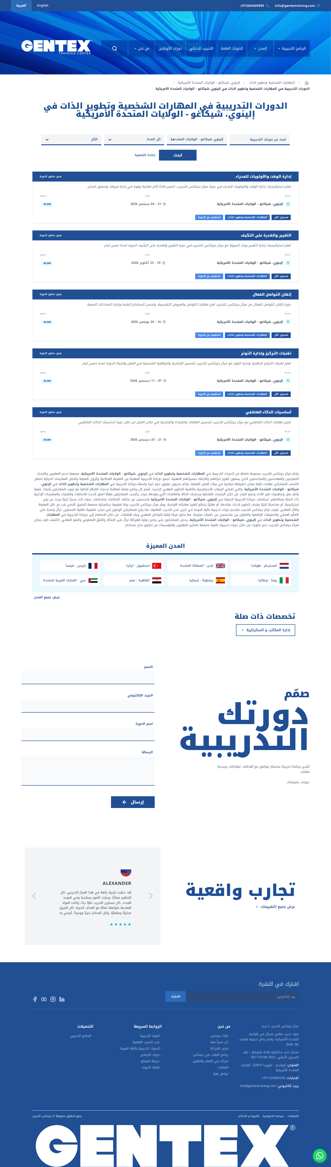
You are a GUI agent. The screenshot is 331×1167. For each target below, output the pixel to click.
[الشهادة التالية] (34, 896)
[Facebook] (35, 999)
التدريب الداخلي (201, 48)
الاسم (148, 667)
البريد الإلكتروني (140, 695)
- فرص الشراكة (220, 1048)
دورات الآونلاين (170, 48)
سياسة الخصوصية (273, 1116)
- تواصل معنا (221, 1074)
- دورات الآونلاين (151, 1055)
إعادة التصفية (145, 155)
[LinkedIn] (62, 999)
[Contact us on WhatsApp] (319, 1155)
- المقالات (224, 1067)
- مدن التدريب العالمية (147, 1042)
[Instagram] (53, 999)
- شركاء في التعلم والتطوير (211, 1061)
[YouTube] (44, 999)
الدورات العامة (232, 48)
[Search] (115, 48)
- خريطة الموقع (151, 1061)
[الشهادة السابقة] (151, 896)
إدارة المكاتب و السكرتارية (268, 629)
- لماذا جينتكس (220, 1036)
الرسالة (147, 752)
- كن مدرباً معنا (220, 1042)
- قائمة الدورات (152, 1067)
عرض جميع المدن (47, 597)
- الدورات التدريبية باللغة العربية (141, 1048)
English (42, 5)
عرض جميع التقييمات (278, 906)
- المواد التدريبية (151, 1036)
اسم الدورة (144, 724)
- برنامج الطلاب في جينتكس (211, 1055)
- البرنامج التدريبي (81, 1036)
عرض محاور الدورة (51, 177)
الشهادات (293, 1116)
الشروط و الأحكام (248, 1116)
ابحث (177, 155)
